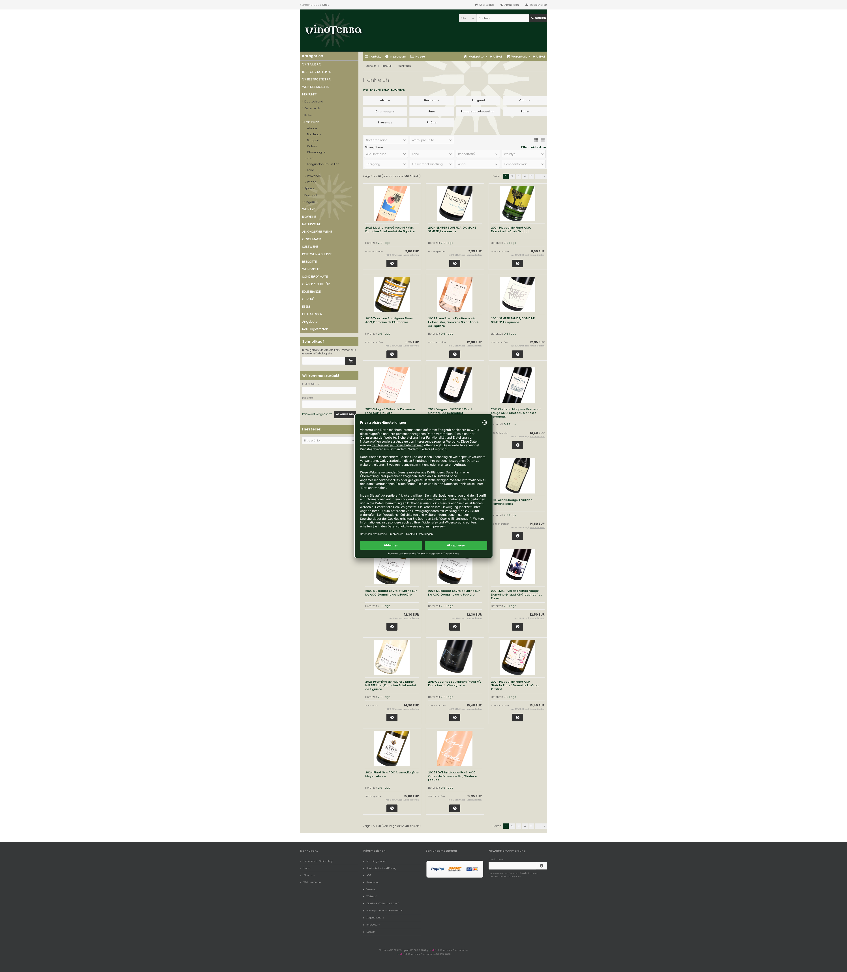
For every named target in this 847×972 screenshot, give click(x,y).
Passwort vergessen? (317, 414)
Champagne (316, 152)
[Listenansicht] (543, 139)
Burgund (313, 140)
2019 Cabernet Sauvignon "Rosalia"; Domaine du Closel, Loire (454, 683)
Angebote (310, 321)
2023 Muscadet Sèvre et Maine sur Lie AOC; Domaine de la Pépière (391, 593)
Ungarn (309, 202)
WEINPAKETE (311, 269)
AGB (368, 875)
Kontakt (375, 56)
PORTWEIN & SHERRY (317, 254)
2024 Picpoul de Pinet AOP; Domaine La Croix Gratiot (511, 229)
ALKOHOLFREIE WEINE (317, 231)
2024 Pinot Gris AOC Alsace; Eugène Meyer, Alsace (392, 774)
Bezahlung (372, 882)
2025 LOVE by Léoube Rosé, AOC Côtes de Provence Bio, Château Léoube (452, 776)
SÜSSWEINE (310, 246)
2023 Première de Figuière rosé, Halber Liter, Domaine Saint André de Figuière (453, 322)
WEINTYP (308, 209)
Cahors (312, 146)
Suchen (538, 18)
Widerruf (371, 896)
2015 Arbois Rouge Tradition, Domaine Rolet (512, 502)
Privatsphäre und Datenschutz (384, 910)
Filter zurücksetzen (533, 147)
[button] (467, 18)
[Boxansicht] (536, 139)
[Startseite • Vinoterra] (333, 30)
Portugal (310, 195)
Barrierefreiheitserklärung (381, 868)
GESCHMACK (311, 239)
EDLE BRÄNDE (311, 291)
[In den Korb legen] (350, 361)
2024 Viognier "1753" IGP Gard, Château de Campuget (450, 411)
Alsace (312, 128)
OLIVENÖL (309, 299)
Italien (308, 115)
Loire (310, 170)
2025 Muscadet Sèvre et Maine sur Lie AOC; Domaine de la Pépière (454, 593)
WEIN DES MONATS (315, 87)
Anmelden (345, 414)
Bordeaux (314, 134)
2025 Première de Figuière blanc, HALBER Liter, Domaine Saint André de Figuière (390, 685)
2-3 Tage (384, 243)
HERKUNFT (309, 94)
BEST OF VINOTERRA (316, 72)
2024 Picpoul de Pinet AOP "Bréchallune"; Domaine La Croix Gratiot (515, 685)
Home (307, 868)
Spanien (310, 188)
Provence (314, 176)
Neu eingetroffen (376, 861)
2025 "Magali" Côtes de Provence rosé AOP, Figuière (390, 411)
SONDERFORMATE (315, 276)
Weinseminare (312, 882)
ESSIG (306, 306)
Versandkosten (411, 255)
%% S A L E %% (311, 64)
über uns (309, 875)
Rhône (311, 182)
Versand (371, 889)
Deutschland (313, 101)
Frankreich (311, 122)
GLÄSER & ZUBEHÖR (316, 284)
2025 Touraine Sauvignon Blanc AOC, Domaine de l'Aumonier (389, 320)
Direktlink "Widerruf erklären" (382, 903)
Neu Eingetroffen (315, 329)
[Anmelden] (541, 865)
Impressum (398, 56)
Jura (310, 158)
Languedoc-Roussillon (323, 164)
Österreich (312, 108)
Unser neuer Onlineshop (318, 861)
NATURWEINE (311, 224)
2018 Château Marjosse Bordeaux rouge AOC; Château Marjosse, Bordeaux (516, 413)
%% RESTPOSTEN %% (316, 79)
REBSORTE (309, 261)
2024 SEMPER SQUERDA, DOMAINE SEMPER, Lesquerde (452, 229)
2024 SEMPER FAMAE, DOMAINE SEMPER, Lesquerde (513, 320)
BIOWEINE (309, 216)
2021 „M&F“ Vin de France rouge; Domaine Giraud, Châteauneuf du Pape (516, 594)
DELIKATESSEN (312, 314)
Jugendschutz (375, 917)
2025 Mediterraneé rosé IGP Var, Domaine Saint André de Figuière (390, 229)
